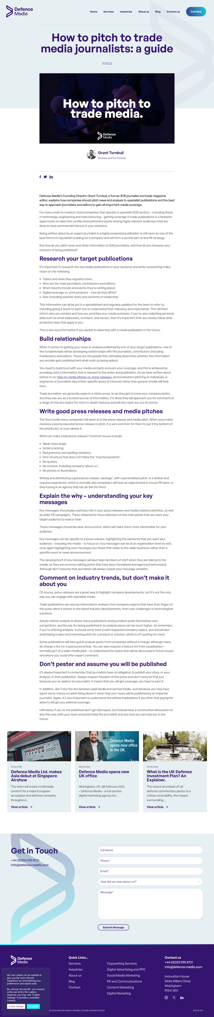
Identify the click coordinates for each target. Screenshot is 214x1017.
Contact (75, 987)
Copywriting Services (122, 963)
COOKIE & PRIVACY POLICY (93, 1010)
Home (93, 11)
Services (108, 11)
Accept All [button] (33, 1006)
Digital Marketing (119, 993)
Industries (126, 11)
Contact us (173, 11)
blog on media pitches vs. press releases (84, 377)
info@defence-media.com (30, 865)
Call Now (196, 11)
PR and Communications (124, 981)
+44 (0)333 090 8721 (25, 860)
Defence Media (19, 11)
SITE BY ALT (198, 1010)
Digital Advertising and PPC (126, 969)
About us (143, 11)
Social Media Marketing (123, 975)
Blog (158, 11)
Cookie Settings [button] (16, 1006)
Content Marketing (120, 987)
